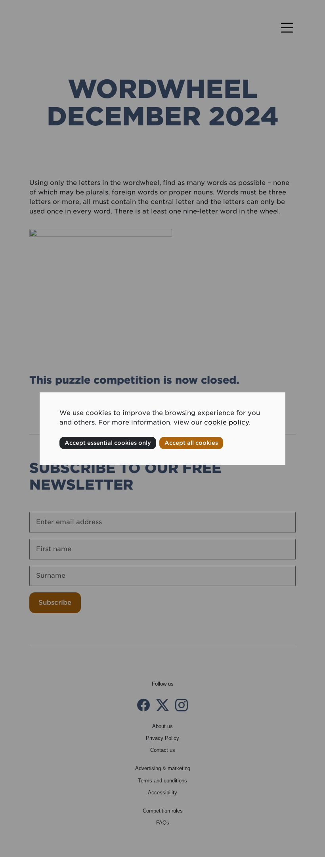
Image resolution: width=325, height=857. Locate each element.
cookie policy (226, 422)
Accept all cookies (191, 443)
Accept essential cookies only (108, 443)
